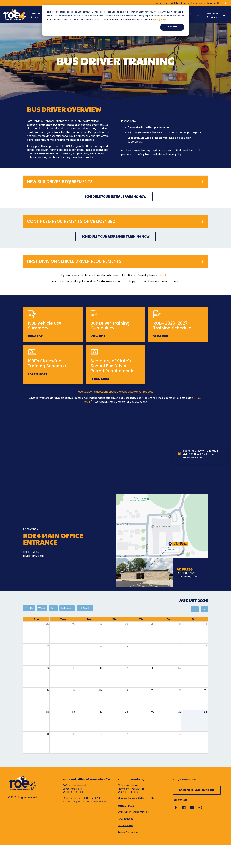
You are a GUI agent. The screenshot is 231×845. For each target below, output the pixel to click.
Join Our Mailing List (196, 790)
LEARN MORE (37, 374)
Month (29, 608)
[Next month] (204, 609)
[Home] (14, 14)
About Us (161, 3)
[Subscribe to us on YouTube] (192, 807)
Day (53, 608)
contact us (163, 275)
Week (41, 608)
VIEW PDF (35, 336)
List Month (84, 608)
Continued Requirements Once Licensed (71, 221)
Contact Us (213, 3)
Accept (172, 27)
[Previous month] (195, 609)
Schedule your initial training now (115, 196)
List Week (67, 608)
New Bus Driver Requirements (60, 181)
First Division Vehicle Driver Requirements (74, 261)
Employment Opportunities (133, 811)
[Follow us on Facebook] (176, 807)
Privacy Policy (159, 19)
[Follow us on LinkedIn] (184, 807)
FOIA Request (125, 818)
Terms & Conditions (129, 832)
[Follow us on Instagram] (200, 807)
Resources (196, 3)
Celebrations (178, 3)
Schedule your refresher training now (116, 236)
